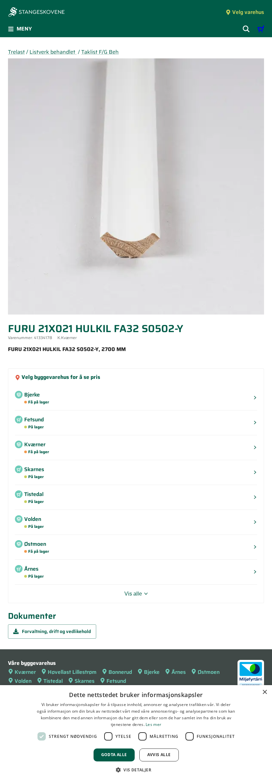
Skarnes (85, 681)
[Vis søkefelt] (246, 29)
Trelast (16, 52)
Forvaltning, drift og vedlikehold (56, 631)
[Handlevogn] (260, 29)
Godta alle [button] (114, 754)
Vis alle (133, 594)
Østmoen (209, 672)
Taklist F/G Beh (100, 52)
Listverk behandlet (53, 52)
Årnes (178, 672)
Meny (24, 29)
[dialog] (136, 733)
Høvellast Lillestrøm (72, 672)
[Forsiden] (36, 12)
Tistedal (53, 681)
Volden (23, 681)
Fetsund (116, 681)
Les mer (153, 724)
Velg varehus (248, 12)
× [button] (264, 692)
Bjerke (152, 672)
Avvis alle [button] (159, 754)
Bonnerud (120, 672)
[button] (136, 769)
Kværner (25, 672)
